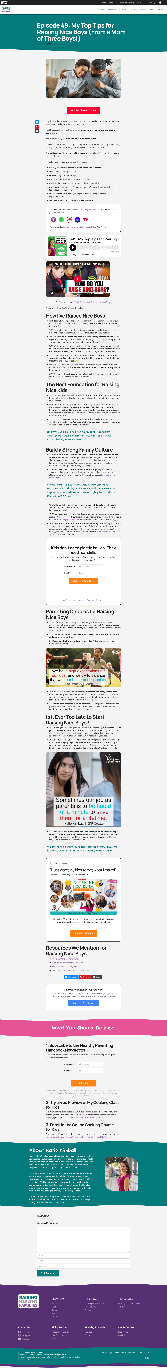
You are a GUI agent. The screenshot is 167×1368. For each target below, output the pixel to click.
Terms (116, 1352)
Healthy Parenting (127, 2)
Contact (160, 9)
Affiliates (131, 1352)
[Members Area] (160, 2)
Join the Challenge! (83, 933)
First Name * (69, 567)
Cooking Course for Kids (95, 1303)
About (151, 9)
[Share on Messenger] (37, 122)
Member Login (106, 1352)
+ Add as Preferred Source (83, 1003)
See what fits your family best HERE (90, 1137)
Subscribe (83, 1083)
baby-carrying (94, 404)
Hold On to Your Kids (58, 733)
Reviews (133, 9)
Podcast (88, 1332)
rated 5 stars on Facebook (62, 1137)
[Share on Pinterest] (37, 127)
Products (101, 9)
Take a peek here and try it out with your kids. (84, 1117)
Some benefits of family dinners (66, 966)
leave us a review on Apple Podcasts (77, 227)
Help (147, 1358)
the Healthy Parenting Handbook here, (85, 209)
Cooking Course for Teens (129, 1303)
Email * (67, 573)
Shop (54, 1307)
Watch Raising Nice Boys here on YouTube (92, 302)
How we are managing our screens (67, 962)
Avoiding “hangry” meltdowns (65, 958)
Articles (143, 9)
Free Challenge (58, 1335)
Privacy (123, 1352)
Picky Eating (150, 2)
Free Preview (90, 1307)
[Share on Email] (37, 131)
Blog (53, 1313)
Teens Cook (112, 2)
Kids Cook (102, 2)
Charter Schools (143, 1352)
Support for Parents (60, 1332)
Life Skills (139, 2)
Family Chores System (117, 9)
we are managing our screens (66, 519)
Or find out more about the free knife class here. (83, 600)
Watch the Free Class (83, 581)
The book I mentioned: (71, 970)
